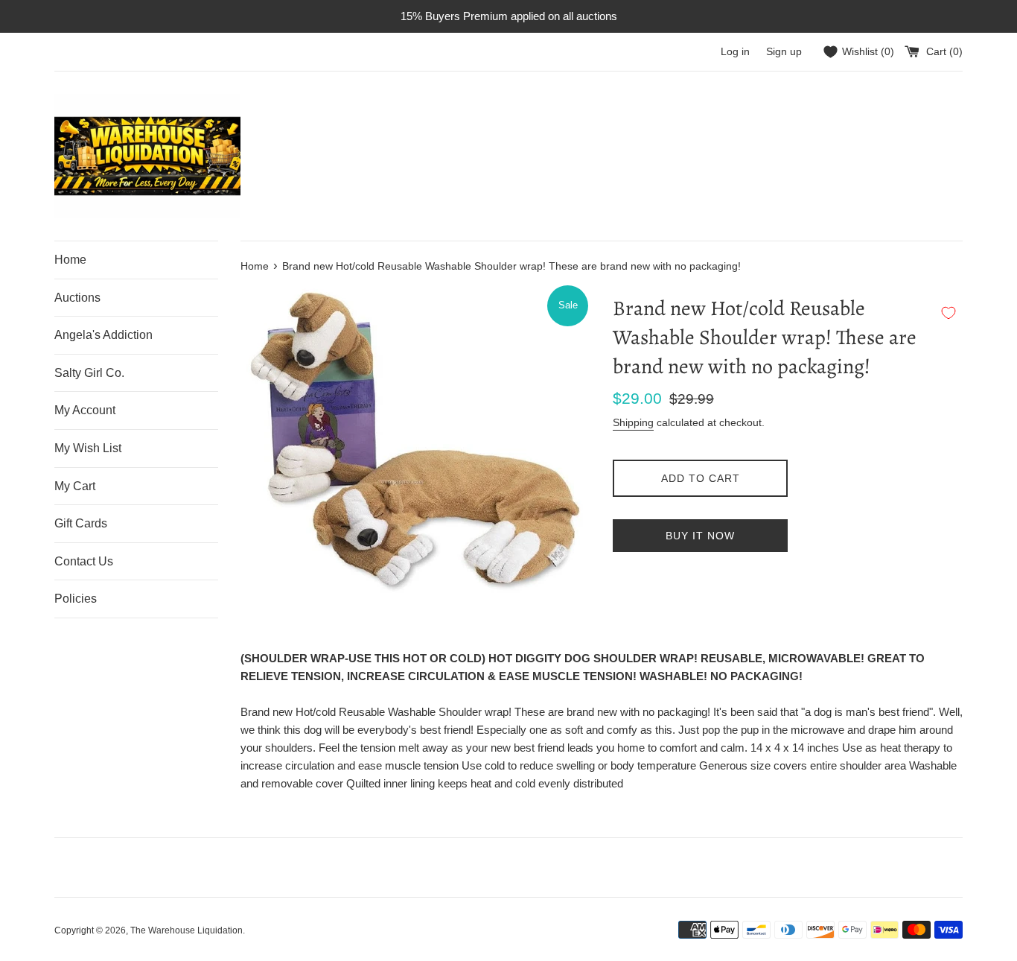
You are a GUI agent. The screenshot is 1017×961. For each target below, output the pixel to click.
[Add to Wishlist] (948, 313)
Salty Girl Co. (89, 373)
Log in (735, 51)
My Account (84, 410)
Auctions (77, 297)
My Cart (74, 486)
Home (70, 259)
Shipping (633, 422)
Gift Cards (80, 523)
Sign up (784, 51)
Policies (75, 598)
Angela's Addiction (103, 335)
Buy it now (700, 536)
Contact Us (83, 561)
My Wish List (87, 448)
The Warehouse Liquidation (186, 930)
